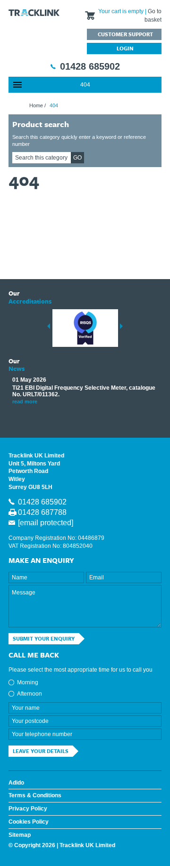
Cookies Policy (28, 821)
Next (121, 326)
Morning (27, 682)
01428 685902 (90, 66)
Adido (16, 782)
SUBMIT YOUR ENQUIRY (44, 638)
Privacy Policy (27, 808)
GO (77, 157)
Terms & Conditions (34, 795)
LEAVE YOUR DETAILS (40, 751)
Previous (48, 326)
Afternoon (29, 694)
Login (125, 48)
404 (85, 84)
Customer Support (125, 34)
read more (24, 401)
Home (36, 105)
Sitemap (19, 835)
